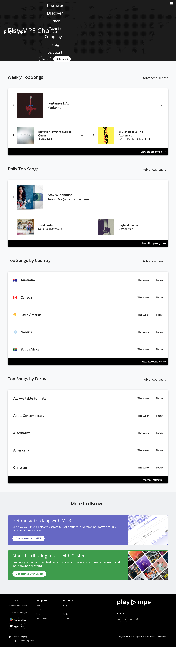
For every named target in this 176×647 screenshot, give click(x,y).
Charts (55, 29)
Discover (55, 13)
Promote (55, 5)
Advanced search (155, 78)
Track (55, 21)
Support (54, 52)
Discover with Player (18, 612)
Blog (55, 44)
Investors (40, 610)
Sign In (45, 59)
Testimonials (41, 618)
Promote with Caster (18, 605)
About (38, 605)
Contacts (67, 614)
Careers (39, 614)
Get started (62, 59)
